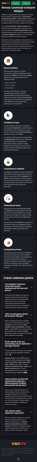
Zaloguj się (16, 3)
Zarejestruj (26, 3)
